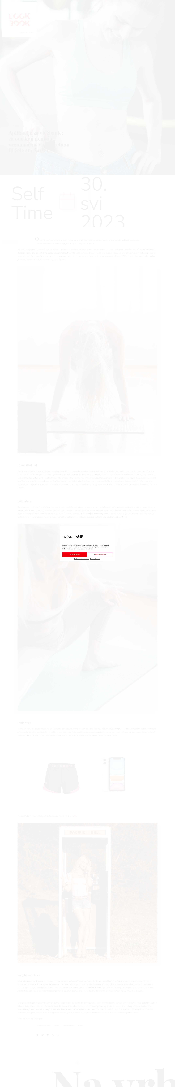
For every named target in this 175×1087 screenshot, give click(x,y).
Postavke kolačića (100, 555)
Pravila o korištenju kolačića (81, 559)
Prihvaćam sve (75, 555)
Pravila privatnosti (95, 559)
